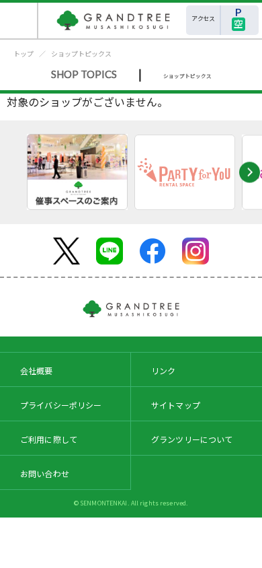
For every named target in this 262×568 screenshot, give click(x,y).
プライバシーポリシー (61, 405)
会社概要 (36, 370)
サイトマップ (175, 405)
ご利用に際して (48, 439)
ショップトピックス (81, 53)
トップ (23, 53)
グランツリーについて (192, 439)
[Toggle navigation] (19, 20)
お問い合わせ (44, 473)
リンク (163, 370)
